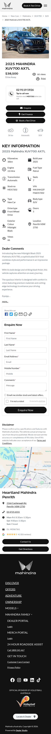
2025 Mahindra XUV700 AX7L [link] (17, 20)
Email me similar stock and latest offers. (25, 395)
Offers (10, 589)
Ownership (13, 601)
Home (4, 16)
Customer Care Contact (18, 662)
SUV (47, 16)
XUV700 (38, 16)
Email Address (11, 356)
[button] (45, 5)
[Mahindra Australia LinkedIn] (32, 680)
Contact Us (25, 541)
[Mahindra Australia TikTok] (38, 680)
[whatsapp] (16, 314)
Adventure (13, 595)
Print (43, 78)
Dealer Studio (21, 730)
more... (5, 301)
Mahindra (27, 16)
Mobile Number (12, 368)
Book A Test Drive (32, 5)
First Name (9, 333)
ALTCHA (42, 401)
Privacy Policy (13, 667)
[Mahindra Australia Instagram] (19, 680)
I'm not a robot (17, 401)
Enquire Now (25, 410)
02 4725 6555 (13, 512)
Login (10, 626)
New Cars (15, 16)
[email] (21, 314)
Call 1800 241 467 (15, 650)
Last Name (9, 344)
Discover (12, 583)
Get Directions (26, 549)
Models (10, 608)
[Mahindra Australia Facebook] (12, 680)
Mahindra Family (17, 614)
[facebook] (6, 314)
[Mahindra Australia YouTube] (25, 680)
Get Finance (27, 114)
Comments (10, 380)
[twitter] (11, 314)
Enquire (27, 108)
